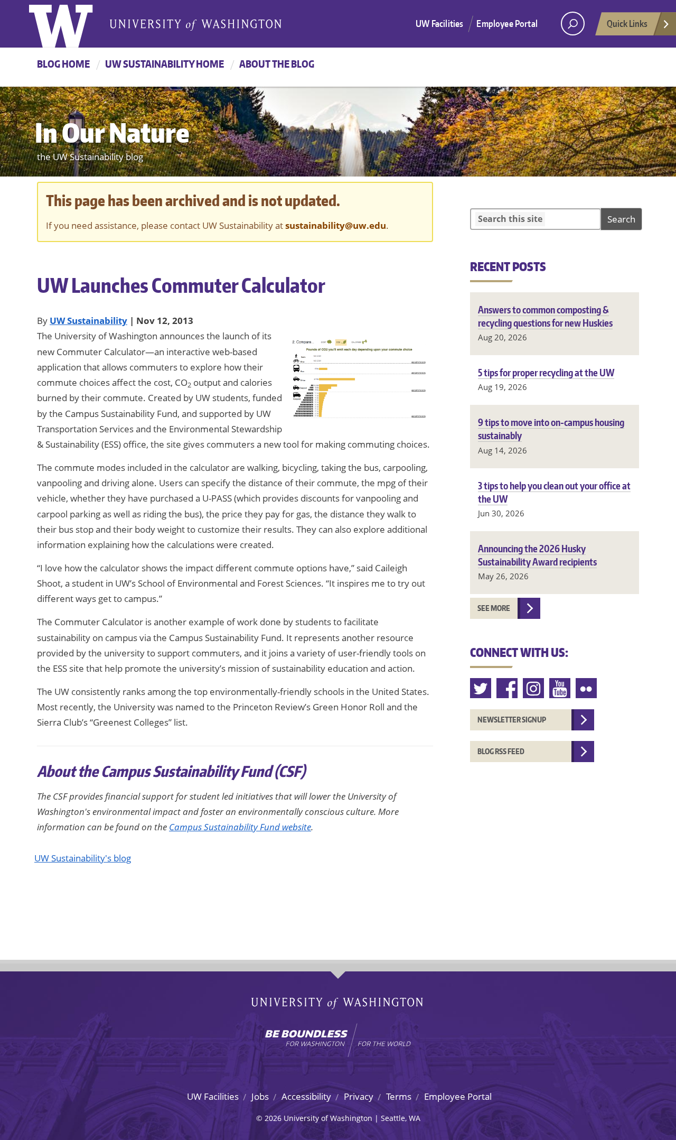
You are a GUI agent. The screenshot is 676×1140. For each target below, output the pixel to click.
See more (493, 608)
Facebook (507, 688)
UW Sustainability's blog (82, 858)
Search (621, 219)
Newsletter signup (511, 719)
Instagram (534, 688)
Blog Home (63, 63)
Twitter (481, 688)
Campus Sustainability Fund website (240, 827)
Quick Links (627, 23)
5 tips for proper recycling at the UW (546, 372)
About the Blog (276, 63)
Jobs (260, 1096)
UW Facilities (439, 23)
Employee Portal (507, 23)
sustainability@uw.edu (335, 225)
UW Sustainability (88, 320)
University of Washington (72, 24)
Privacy (358, 1096)
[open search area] (573, 23)
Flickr (587, 688)
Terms (398, 1096)
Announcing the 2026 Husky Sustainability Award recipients (537, 555)
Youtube (560, 688)
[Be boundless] (338, 1040)
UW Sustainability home (164, 63)
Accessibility (306, 1096)
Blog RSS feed (500, 751)
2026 (273, 1118)
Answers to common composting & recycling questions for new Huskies (545, 316)
